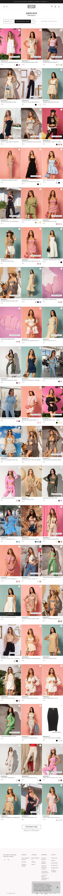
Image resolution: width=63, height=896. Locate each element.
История (53, 860)
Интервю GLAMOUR (53, 871)
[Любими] (52, 6)
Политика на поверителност (45, 872)
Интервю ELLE (54, 867)
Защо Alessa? (54, 863)
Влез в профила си (35, 859)
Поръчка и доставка (43, 859)
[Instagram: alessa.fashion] (8, 860)
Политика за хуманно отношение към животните (45, 877)
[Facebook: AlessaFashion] (5, 860)
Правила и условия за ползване (44, 867)
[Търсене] (7, 6)
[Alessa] (31, 6)
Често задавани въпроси (25, 859)
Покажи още (31, 827)
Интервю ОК (54, 865)
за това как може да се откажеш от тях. (42, 890)
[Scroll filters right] (37, 21)
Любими (33, 862)
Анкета (33, 864)
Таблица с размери (24, 865)
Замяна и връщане (43, 863)
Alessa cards (54, 858)
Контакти (24, 862)
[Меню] (4, 6)
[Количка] (59, 6)
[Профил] (55, 6)
